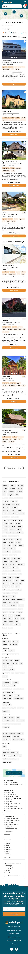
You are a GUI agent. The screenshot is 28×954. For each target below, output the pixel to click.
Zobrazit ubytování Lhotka (14, 468)
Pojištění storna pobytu (14, 940)
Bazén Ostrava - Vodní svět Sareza (14, 808)
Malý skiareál (6, 727)
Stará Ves (12, 596)
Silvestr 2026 (6, 752)
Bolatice (20, 488)
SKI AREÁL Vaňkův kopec (12, 782)
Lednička (17, 660)
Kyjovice (18, 542)
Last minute (15, 759)
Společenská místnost (8, 673)
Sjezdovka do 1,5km (15, 724)
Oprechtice (5, 571)
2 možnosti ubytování (17, 72)
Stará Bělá (5, 596)
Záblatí (4, 618)
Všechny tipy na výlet (14, 875)
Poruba (16, 580)
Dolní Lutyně (14, 507)
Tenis (18, 717)
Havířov (4, 514)
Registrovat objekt (14, 933)
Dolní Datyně (15, 504)
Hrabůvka (5, 523)
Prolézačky (5, 685)
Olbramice (5, 322)
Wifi (23, 673)
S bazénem (11, 650)
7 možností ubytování (17, 122)
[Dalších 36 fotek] (14, 307)
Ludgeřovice (6, 548)
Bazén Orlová (9, 801)
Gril (13, 692)
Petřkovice (11, 574)
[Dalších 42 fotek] (14, 365)
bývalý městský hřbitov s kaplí (13, 820)
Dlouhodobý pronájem (18, 740)
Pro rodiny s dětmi (7, 654)
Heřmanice (16, 514)
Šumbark (18, 625)
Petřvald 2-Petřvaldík (8, 577)
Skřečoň (19, 590)
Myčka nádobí (6, 663)
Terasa (15, 689)
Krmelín (11, 539)
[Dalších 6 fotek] (14, 49)
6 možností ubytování (17, 224)
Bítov (4, 495)
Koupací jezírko (6, 682)
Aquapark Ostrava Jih (11, 794)
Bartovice (13, 485)
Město (11, 561)
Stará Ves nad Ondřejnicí (9, 599)
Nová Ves (12, 564)
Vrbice (4, 62)
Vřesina (4, 113)
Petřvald (19, 574)
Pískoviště (13, 685)
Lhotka (4, 64)
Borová (4, 491)
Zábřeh (10, 618)
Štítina (12, 625)
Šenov (4, 432)
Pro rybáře (20, 733)
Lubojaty (21, 545)
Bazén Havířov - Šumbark (12, 796)
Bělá (17, 495)
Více (14, 78)
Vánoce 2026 (14, 752)
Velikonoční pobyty (7, 755)
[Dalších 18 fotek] (14, 99)
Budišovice (5, 378)
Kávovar (5, 660)
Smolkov (15, 593)
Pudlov (12, 583)
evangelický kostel (10, 822)
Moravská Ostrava (16, 558)
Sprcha (10, 666)
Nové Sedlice (21, 564)
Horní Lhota (14, 517)
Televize (18, 673)
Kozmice (16, 536)
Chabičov (5, 498)
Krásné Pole (18, 539)
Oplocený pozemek (7, 695)
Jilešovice (5, 529)
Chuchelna (12, 498)
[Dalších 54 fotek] (14, 253)
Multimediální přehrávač (8, 670)
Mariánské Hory (6, 552)
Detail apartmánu (14, 84)
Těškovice (16, 602)
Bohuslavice (13, 488)
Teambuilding (16, 736)
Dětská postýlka (7, 705)
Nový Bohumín (6, 567)
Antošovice (5, 485)
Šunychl (4, 628)
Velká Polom (13, 605)
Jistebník (12, 529)
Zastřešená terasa (18, 698)
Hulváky (18, 523)
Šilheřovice (5, 625)
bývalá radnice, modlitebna (12, 818)
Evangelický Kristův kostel (12, 824)
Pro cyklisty (12, 733)
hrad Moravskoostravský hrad (13, 830)
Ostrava (18, 571)
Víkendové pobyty (7, 762)
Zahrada (17, 695)
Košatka (5, 539)
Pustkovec (18, 583)
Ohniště (21, 689)
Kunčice (4, 542)
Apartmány (15, 641)
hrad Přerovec (9, 831)
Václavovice (11, 609)
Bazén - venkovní (7, 689)
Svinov (4, 602)
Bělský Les (10, 495)
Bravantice (11, 491)
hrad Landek (9, 826)
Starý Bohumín (20, 599)
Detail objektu (14, 290)
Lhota (9, 545)
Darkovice (19, 498)
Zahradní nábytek (7, 698)
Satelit (10, 660)
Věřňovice (19, 612)
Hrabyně (20, 520)
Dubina (12, 510)
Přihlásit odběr (14, 914)
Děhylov (19, 510)
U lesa (12, 720)
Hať (10, 514)
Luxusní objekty (6, 736)
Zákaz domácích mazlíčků (9, 708)
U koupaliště (6, 720)
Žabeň (10, 628)
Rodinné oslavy (6, 740)
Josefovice (18, 529)
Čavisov (4, 621)
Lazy (4, 545)
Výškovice (12, 612)
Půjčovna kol (6, 711)
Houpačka (15, 682)
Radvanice (5, 590)
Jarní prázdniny (17, 755)
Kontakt (14, 944)
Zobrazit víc (7, 811)
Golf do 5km (11, 717)
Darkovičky (5, 501)
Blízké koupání (20, 720)
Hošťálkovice (6, 520)
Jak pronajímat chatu (14, 937)
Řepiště (11, 621)
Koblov (4, 536)
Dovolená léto (6, 759)
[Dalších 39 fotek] (14, 201)
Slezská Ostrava (6, 593)
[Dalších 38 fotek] (14, 150)
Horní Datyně (6, 517)
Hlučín (22, 514)
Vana (21, 663)
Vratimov (21, 605)
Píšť (12, 586)
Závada (4, 214)
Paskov (4, 574)
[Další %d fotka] (14, 418)
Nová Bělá (5, 564)
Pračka (4, 666)
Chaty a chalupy (6, 641)
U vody (4, 650)
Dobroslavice (14, 501)
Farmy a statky (13, 644)
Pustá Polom (6, 586)
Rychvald (12, 590)
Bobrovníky (20, 485)
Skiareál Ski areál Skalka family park (14, 784)
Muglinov (5, 561)
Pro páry (5, 733)
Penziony (5, 644)
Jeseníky (10, 378)
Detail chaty (14, 401)
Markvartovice (16, 552)
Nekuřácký (20, 708)
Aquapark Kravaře (10, 792)
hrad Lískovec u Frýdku (11, 828)
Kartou (4, 746)
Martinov (5, 555)
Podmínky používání (14, 926)
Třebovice (5, 605)
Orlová (12, 571)
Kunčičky (11, 542)
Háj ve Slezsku (6, 526)
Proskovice (5, 583)
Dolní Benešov (6, 504)
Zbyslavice (17, 615)
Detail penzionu (14, 134)
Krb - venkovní (6, 692)
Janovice (19, 526)
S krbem (5, 676)
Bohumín (8, 62)
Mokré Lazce (6, 558)
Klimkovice (8, 163)
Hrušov (11, 523)
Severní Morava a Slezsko (17, 62)
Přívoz (17, 586)
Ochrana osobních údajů (14, 930)
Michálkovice (13, 555)
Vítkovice (5, 612)
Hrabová (13, 520)
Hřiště (4, 717)
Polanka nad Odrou (7, 580)
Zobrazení (23, 37)
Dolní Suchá (6, 510)
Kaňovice (12, 533)
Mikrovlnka (14, 663)
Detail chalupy (14, 347)
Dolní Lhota (5, 507)
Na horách (5, 724)
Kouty (10, 536)
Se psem (16, 654)
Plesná (17, 577)
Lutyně (13, 548)
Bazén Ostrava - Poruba (11, 806)
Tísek (9, 602)
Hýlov (4, 163)
